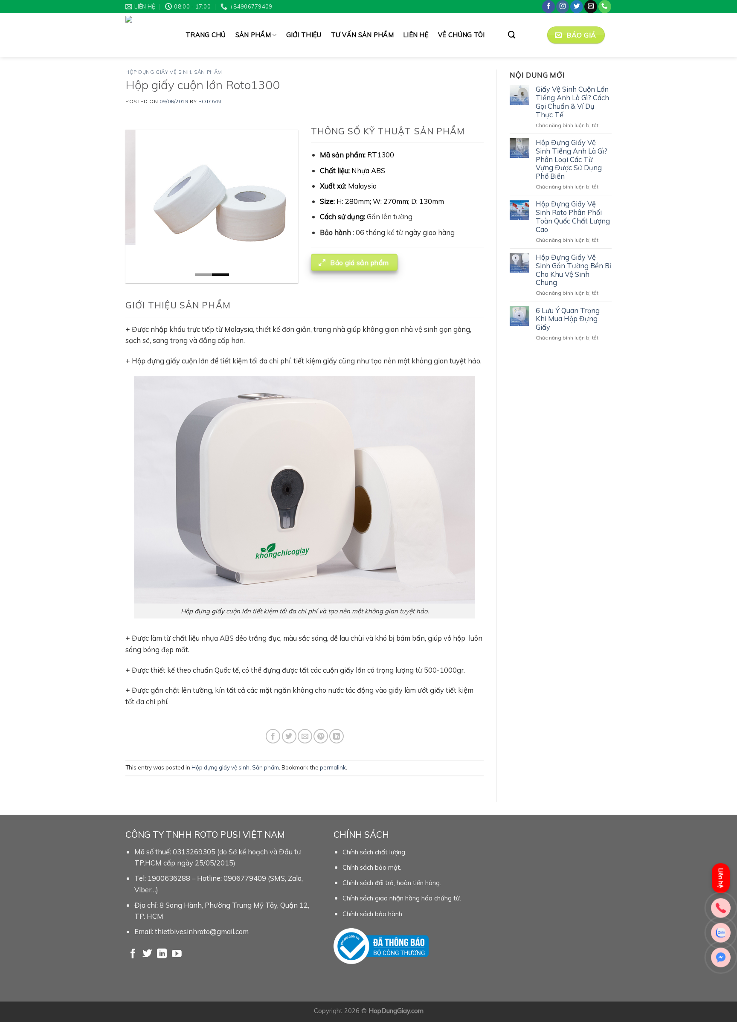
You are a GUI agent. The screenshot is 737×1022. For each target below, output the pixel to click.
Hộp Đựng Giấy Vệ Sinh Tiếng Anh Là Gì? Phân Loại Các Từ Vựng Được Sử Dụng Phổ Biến (571, 159)
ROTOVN (209, 101)
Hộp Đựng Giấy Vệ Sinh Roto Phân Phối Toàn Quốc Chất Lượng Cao (573, 216)
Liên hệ (416, 35)
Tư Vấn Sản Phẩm (362, 35)
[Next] (284, 206)
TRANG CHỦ (206, 35)
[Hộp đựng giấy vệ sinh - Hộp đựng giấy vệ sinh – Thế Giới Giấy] (149, 35)
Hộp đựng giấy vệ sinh (158, 72)
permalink (333, 767)
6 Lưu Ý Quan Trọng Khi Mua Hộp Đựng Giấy (568, 318)
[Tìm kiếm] (512, 35)
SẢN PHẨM (253, 35)
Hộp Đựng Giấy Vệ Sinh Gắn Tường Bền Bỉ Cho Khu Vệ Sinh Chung (573, 270)
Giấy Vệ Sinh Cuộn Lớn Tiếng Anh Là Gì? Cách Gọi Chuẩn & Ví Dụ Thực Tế (572, 102)
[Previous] (139, 206)
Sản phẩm (208, 72)
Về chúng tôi (461, 35)
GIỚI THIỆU (304, 35)
